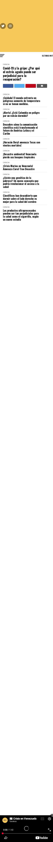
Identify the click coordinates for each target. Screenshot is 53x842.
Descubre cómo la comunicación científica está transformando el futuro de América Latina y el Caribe (20, 129)
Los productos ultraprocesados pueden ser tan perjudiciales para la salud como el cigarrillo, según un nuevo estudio (21, 215)
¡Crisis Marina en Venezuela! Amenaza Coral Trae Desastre (18, 167)
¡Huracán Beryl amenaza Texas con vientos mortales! (21, 144)
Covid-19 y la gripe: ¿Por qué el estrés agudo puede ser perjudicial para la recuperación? (21, 73)
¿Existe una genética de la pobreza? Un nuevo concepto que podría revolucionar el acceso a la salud (21, 182)
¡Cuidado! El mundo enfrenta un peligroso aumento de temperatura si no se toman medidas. (21, 100)
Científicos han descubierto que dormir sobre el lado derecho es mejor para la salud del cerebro (20, 198)
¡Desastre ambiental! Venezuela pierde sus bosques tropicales (19, 156)
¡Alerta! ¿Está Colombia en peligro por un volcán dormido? (21, 114)
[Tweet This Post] (19, 86)
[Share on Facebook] (8, 86)
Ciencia (6, 64)
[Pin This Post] (30, 86)
